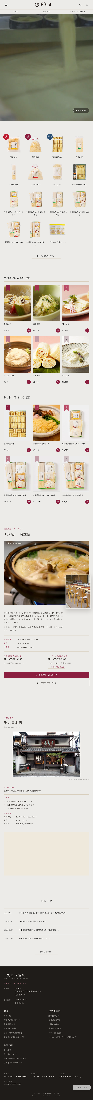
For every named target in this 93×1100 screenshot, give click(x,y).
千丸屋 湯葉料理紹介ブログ (15, 1077)
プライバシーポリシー (13, 1063)
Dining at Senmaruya (12, 1084)
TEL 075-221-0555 (13, 659)
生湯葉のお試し (10, 1028)
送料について (54, 1016)
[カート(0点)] (87, 5)
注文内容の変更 (55, 1028)
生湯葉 (15, 12)
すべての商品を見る (47, 256)
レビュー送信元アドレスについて (62, 1037)
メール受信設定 (55, 1033)
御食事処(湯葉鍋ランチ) (14, 1037)
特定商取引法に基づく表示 (15, 1059)
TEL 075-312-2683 (57, 659)
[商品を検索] (80, 5)
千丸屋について (10, 1054)
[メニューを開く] (6, 5)
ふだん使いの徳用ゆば (13, 1033)
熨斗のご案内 (54, 1020)
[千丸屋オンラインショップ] (43, 5)
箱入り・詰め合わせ (77, 12)
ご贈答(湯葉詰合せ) (12, 1020)
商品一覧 (7, 1016)
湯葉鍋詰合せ (9, 1024)
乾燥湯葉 (46, 12)
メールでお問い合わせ (56, 667)
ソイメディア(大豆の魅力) (70, 1077)
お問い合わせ (54, 1024)
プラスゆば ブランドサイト (43, 1077)
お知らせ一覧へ (46, 952)
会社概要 (7, 1050)
